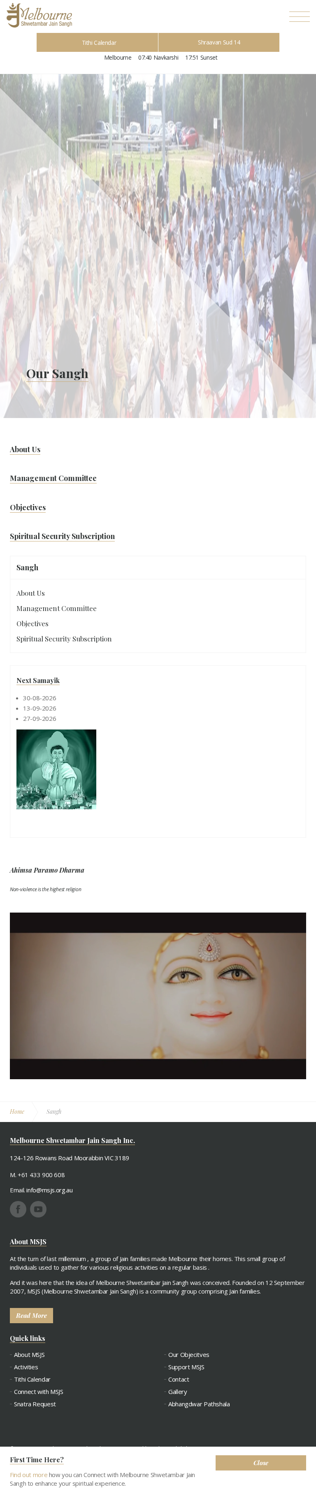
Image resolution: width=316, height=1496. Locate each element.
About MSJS (29, 1355)
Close (260, 1463)
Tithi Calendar (99, 42)
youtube (38, 1209)
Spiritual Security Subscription (64, 638)
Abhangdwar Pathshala (199, 1404)
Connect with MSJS (38, 1392)
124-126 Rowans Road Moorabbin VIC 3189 (69, 1158)
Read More (31, 1315)
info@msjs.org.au (49, 1190)
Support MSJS (186, 1367)
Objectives (32, 623)
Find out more (28, 1474)
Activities (26, 1367)
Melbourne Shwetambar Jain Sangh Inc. (39, 15)
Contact (178, 1379)
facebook (18, 1209)
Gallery (177, 1392)
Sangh (27, 567)
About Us (30, 592)
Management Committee (56, 608)
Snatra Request (35, 1404)
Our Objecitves (188, 1355)
